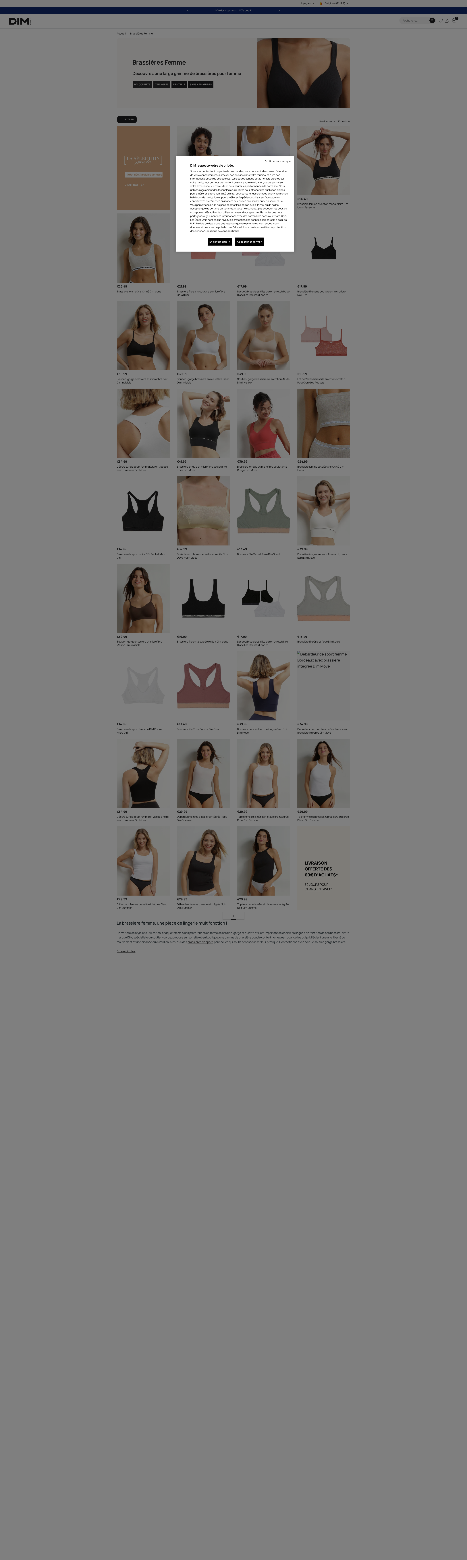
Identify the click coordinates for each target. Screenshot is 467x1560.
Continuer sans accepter (278, 161)
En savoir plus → (220, 241)
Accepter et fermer (249, 241)
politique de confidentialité (223, 231)
